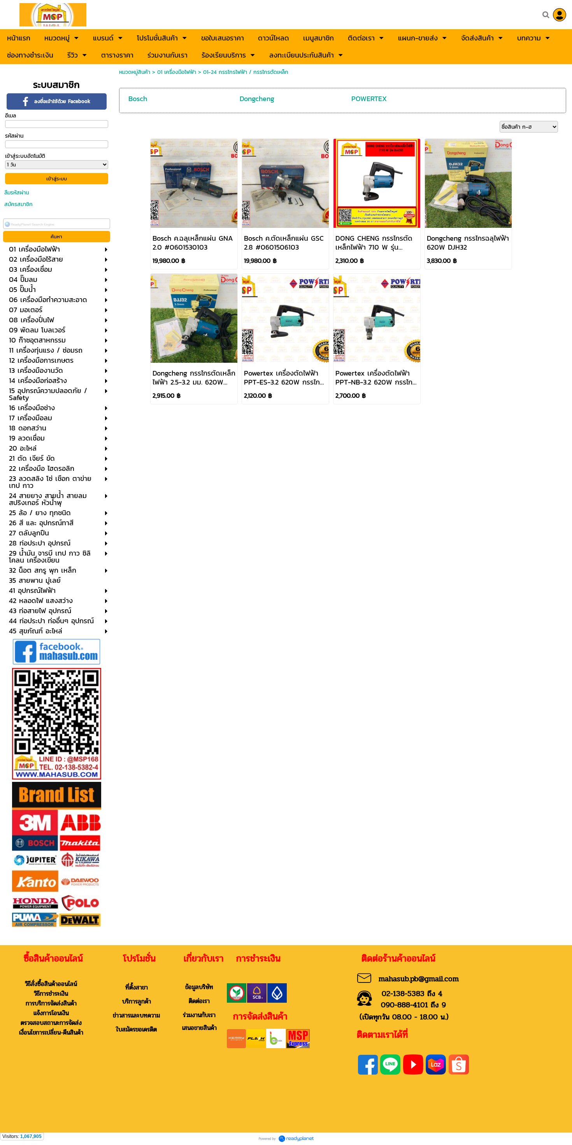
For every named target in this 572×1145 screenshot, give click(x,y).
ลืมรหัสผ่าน (16, 193)
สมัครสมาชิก (18, 204)
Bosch (137, 98)
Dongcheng (257, 98)
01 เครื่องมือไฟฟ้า (176, 72)
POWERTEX (369, 98)
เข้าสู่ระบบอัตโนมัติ (25, 156)
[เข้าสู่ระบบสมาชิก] (559, 14)
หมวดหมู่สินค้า (134, 72)
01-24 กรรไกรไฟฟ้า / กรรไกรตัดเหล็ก (245, 72)
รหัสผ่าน (14, 136)
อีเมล (10, 116)
